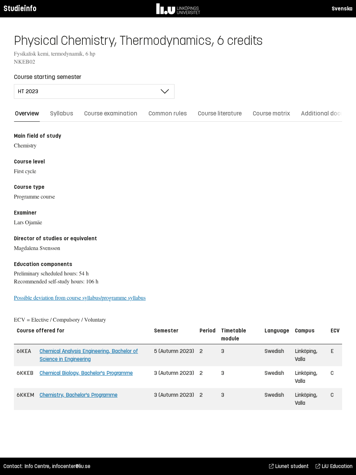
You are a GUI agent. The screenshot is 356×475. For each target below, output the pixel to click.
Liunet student (291, 466)
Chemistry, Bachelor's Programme (79, 395)
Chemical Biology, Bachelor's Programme (86, 373)
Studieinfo (20, 8)
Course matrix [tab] (271, 113)
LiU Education (336, 466)
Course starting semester (47, 77)
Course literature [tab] (220, 113)
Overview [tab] (27, 113)
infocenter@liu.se (71, 466)
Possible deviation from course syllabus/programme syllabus (80, 297)
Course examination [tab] (110, 113)
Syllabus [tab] (61, 113)
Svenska (342, 8)
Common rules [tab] (167, 113)
